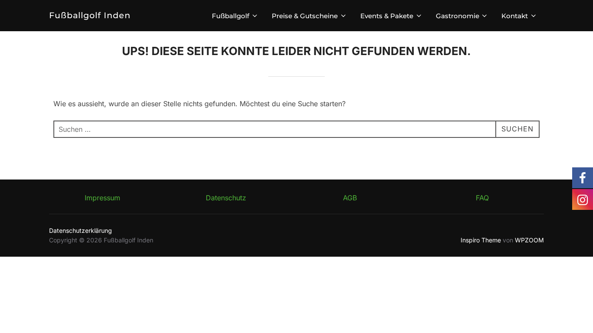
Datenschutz (226, 197)
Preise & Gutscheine (305, 16)
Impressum (102, 197)
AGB (350, 197)
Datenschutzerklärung (80, 230)
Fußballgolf (230, 16)
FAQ (482, 197)
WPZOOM (529, 240)
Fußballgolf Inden (90, 15)
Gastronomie (457, 16)
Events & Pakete (386, 16)
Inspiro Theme (481, 240)
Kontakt (514, 16)
